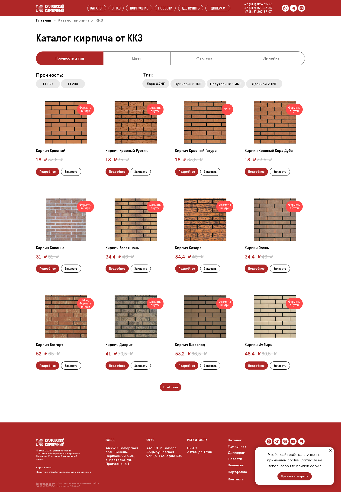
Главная (43, 20)
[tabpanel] (170, 81)
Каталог (235, 440)
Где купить (237, 446)
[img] (285, 441)
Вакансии (236, 465)
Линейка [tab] (271, 58)
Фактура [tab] (204, 58)
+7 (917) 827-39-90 (258, 4)
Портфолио (237, 472)
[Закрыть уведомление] (330, 450)
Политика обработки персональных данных (63, 471)
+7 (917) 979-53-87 (258, 8)
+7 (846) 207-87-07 (258, 11)
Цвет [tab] (137, 58)
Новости (235, 459)
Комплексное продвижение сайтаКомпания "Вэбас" (78, 484)
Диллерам (236, 452)
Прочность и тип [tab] (69, 58)
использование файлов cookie (295, 465)
